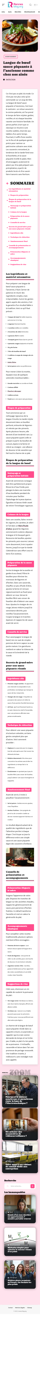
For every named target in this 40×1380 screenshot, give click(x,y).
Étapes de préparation (19, 195)
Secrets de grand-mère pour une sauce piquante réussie (20, 228)
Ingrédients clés (16, 233)
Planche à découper (14, 391)
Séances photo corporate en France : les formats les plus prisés (19, 1282)
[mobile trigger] (4, 5)
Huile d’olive (12, 362)
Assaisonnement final (19, 241)
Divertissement (10, 57)
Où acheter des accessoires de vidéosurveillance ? (16, 1134)
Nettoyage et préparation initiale (20, 207)
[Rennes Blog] (15, 5)
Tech (9, 1094)
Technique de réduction (20, 237)
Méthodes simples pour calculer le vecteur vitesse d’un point (20, 1250)
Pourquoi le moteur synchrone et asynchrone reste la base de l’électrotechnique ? (19, 1100)
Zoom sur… (20, 1073)
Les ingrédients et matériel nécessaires (19, 190)
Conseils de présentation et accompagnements (20, 246)
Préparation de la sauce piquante (19, 217)
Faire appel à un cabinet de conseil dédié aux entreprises (18, 1166)
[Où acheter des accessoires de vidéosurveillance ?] (20, 1124)
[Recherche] (30, 5)
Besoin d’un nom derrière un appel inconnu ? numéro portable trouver (19, 1217)
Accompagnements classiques (18, 259)
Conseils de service (17, 222)
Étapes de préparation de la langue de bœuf (20, 200)
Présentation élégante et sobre (20, 253)
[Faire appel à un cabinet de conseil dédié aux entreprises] (20, 1157)
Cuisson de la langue (18, 212)
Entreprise (11, 1161)
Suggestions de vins (18, 264)
